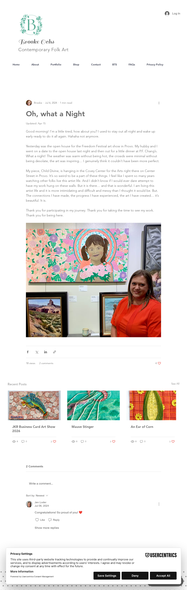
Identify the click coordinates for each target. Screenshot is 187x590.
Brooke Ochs (36, 42)
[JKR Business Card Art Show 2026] (34, 405)
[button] (174, 77)
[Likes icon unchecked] (37, 520)
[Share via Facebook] (27, 352)
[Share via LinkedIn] (45, 352)
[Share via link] (54, 352)
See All (175, 383)
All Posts (12, 77)
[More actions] (159, 103)
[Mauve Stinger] (93, 405)
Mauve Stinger (83, 427)
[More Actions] (159, 504)
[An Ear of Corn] (152, 405)
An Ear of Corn (142, 427)
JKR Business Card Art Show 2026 (33, 429)
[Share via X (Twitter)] (36, 352)
